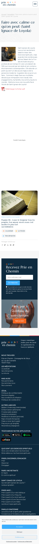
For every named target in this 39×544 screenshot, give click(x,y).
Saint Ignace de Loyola (11, 480)
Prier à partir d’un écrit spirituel (13, 497)
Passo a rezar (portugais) (10, 421)
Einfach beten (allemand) (11, 410)
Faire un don (19, 321)
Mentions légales (7, 395)
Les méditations (8, 366)
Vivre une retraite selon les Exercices (15, 451)
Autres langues (8, 405)
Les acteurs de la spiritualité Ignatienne (16, 512)
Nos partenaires (7, 381)
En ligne (4, 473)
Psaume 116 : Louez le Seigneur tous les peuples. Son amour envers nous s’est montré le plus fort (18, 222)
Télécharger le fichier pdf (15, 89)
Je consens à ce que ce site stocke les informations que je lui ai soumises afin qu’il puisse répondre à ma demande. (19, 290)
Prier (3, 461)
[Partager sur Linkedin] (8, 245)
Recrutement (6, 385)
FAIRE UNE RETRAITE (9, 471)
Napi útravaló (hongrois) (10, 419)
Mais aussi (5, 379)
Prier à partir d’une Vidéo (10, 502)
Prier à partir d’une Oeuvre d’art (13, 499)
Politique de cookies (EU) (10, 400)
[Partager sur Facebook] (2, 245)
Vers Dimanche (7, 371)
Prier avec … (6, 490)
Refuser (19, 532)
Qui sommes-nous (8, 383)
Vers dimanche (10, 236)
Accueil (3, 14)
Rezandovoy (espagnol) (10, 426)
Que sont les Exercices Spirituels (16, 449)
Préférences (19, 537)
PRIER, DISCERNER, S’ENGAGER (13, 458)
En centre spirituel (8, 475)
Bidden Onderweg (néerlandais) (13, 407)
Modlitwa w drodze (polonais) (12, 416)
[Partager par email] (10, 245)
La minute (21, 231)
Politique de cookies (11, 541)
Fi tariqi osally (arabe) (9, 412)
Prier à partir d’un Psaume (11, 495)
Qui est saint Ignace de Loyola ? (13, 483)
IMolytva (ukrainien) (8, 414)
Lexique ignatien (7, 485)
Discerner (5, 463)
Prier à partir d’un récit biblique (13, 493)
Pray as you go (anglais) (10, 423)
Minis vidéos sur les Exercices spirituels (15, 453)
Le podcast (9, 231)
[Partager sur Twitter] (5, 245)
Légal (3, 391)
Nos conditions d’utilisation (11, 398)
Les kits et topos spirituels (11, 504)
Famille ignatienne (9, 509)
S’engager (5, 465)
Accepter (19, 527)
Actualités (10, 14)
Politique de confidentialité (25, 541)
